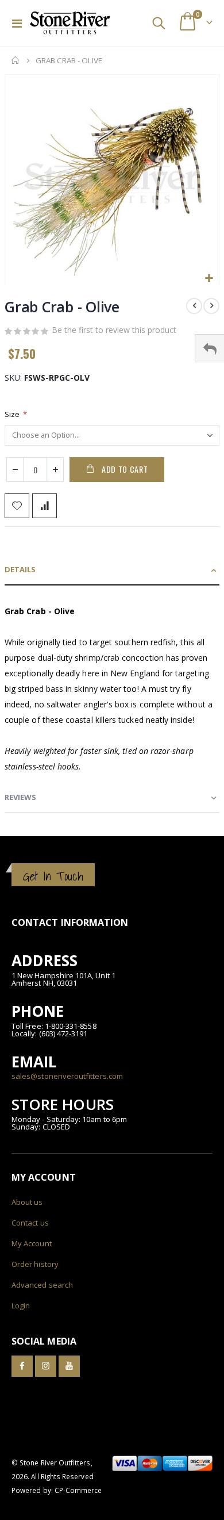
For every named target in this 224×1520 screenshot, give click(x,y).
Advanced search (42, 1285)
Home (15, 60)
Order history (35, 1264)
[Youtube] (69, 1366)
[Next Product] (211, 306)
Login (20, 1305)
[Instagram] (45, 1366)
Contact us (30, 1222)
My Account (31, 1243)
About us (27, 1202)
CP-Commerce (78, 1490)
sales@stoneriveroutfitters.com (67, 1076)
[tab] (112, 570)
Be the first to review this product (114, 329)
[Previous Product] (194, 306)
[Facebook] (22, 1366)
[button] (209, 279)
